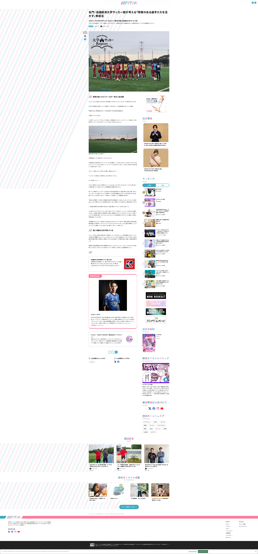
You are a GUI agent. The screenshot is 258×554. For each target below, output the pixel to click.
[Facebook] (154, 408)
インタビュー (228, 526)
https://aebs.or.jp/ (114, 545)
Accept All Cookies (203, 551)
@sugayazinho (126, 323)
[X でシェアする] (85, 36)
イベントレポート (229, 530)
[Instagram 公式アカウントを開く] (15, 532)
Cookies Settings (193, 551)
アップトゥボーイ (229, 535)
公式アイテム (228, 537)
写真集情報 (228, 533)
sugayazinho (100, 325)
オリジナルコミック (243, 526)
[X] (149, 408)
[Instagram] (158, 408)
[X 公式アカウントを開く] (9, 532)
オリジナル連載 (242, 524)
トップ (90, 513)
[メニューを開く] (255, 2)
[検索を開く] (252, 2)
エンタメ (91, 26)
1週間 (162, 185)
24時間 (149, 185)
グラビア (227, 528)
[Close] (255, 551)
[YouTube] (162, 408)
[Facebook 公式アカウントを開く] (12, 532)
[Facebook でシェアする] (85, 39)
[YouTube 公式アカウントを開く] (19, 532)
